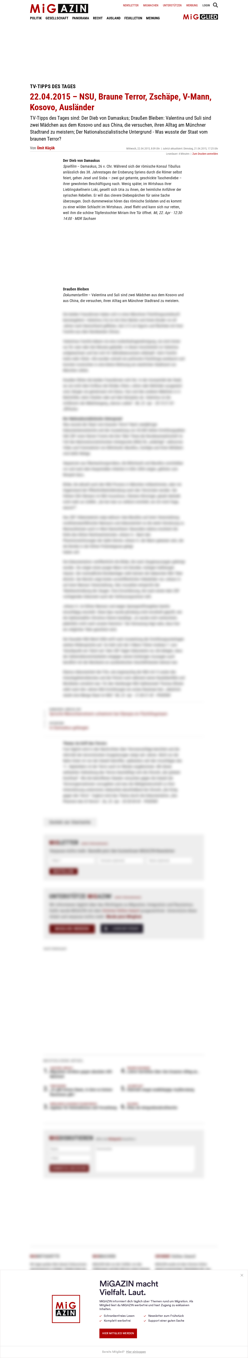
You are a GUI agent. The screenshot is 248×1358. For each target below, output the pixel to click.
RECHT (98, 18)
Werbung (192, 5)
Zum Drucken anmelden (205, 153)
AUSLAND (114, 18)
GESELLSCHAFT (57, 18)
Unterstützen (172, 5)
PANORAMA (80, 18)
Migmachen (150, 5)
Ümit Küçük (46, 148)
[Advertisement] (124, 52)
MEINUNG (153, 18)
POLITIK (36, 18)
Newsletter (131, 5)
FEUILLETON (133, 18)
